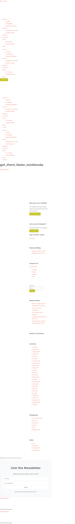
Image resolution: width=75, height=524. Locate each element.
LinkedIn (34, 274)
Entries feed (35, 445)
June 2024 (34, 358)
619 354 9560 (33, 266)
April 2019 (34, 388)
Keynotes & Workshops (11, 26)
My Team (34, 425)
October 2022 (35, 365)
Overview (8, 21)
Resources (5, 37)
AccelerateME (9, 23)
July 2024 (34, 356)
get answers (32, 238)
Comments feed (36, 447)
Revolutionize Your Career (12, 30)
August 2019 (35, 386)
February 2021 (35, 377)
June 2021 (34, 372)
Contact (5, 127)
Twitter (33, 272)
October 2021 (35, 367)
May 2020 (34, 379)
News (33, 427)
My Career (34, 420)
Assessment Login (4, 507)
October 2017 (35, 395)
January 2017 (35, 397)
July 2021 (34, 370)
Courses (5, 28)
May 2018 (34, 393)
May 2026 (34, 347)
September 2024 (36, 351)
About (4, 39)
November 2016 (36, 400)
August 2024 (35, 354)
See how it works (35, 214)
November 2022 (36, 363)
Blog (4, 46)
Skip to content (3, 1)
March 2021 (35, 374)
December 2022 (36, 361)
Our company (9, 41)
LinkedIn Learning (10, 32)
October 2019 (35, 384)
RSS (33, 276)
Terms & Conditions (4, 502)
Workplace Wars (36, 429)
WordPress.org (35, 450)
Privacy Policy (3, 504)
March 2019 (35, 390)
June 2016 (34, 404)
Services (5, 19)
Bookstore (5, 35)
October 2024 (35, 349)
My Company (35, 422)
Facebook (34, 269)
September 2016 (36, 402)
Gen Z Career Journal (37, 418)
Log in (33, 443)
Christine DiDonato (10, 44)
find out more (34, 230)
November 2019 (36, 381)
